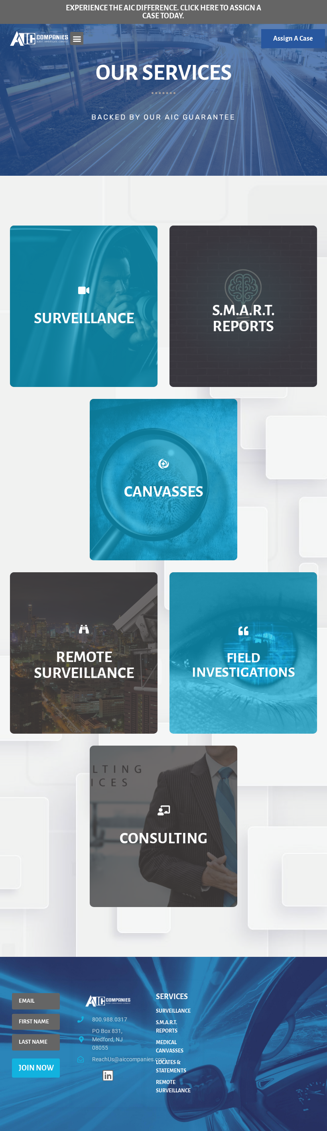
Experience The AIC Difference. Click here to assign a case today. (163, 12)
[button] (76, 38)
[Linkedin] (107, 1075)
